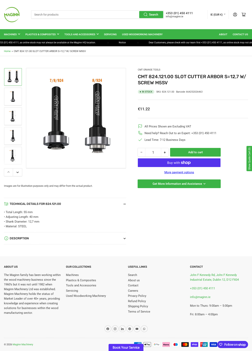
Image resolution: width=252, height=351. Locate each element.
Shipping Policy (138, 306)
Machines (10, 34)
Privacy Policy (137, 296)
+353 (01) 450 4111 (202, 288)
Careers (133, 290)
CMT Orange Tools (149, 69)
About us (134, 280)
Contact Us (240, 34)
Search (153, 14)
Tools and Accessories (79, 34)
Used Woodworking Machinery (142, 34)
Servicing (110, 34)
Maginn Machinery (23, 344)
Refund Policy (137, 301)
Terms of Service (139, 311)
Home (7, 51)
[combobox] (97, 14)
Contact (133, 285)
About (223, 34)
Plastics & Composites (40, 34)
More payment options (179, 172)
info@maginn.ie (200, 297)
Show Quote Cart (249, 158)
